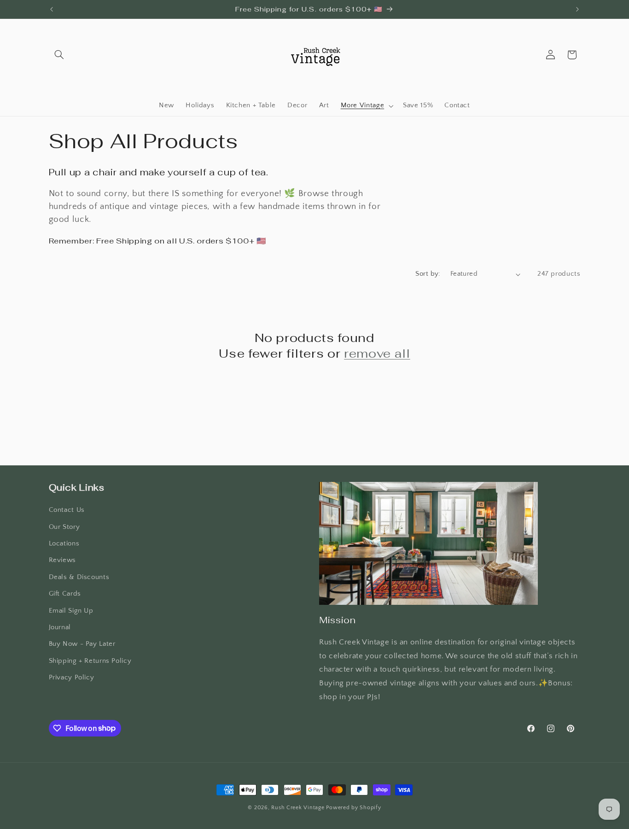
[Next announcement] (577, 9)
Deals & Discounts (79, 577)
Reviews (62, 560)
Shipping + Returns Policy (90, 661)
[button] (59, 54)
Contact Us (67, 510)
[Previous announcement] (51, 9)
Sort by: (427, 274)
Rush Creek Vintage (297, 808)
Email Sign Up (71, 611)
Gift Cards (65, 593)
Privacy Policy (71, 677)
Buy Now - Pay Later (82, 644)
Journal (60, 627)
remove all (377, 353)
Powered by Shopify (353, 808)
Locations (64, 543)
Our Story (64, 527)
